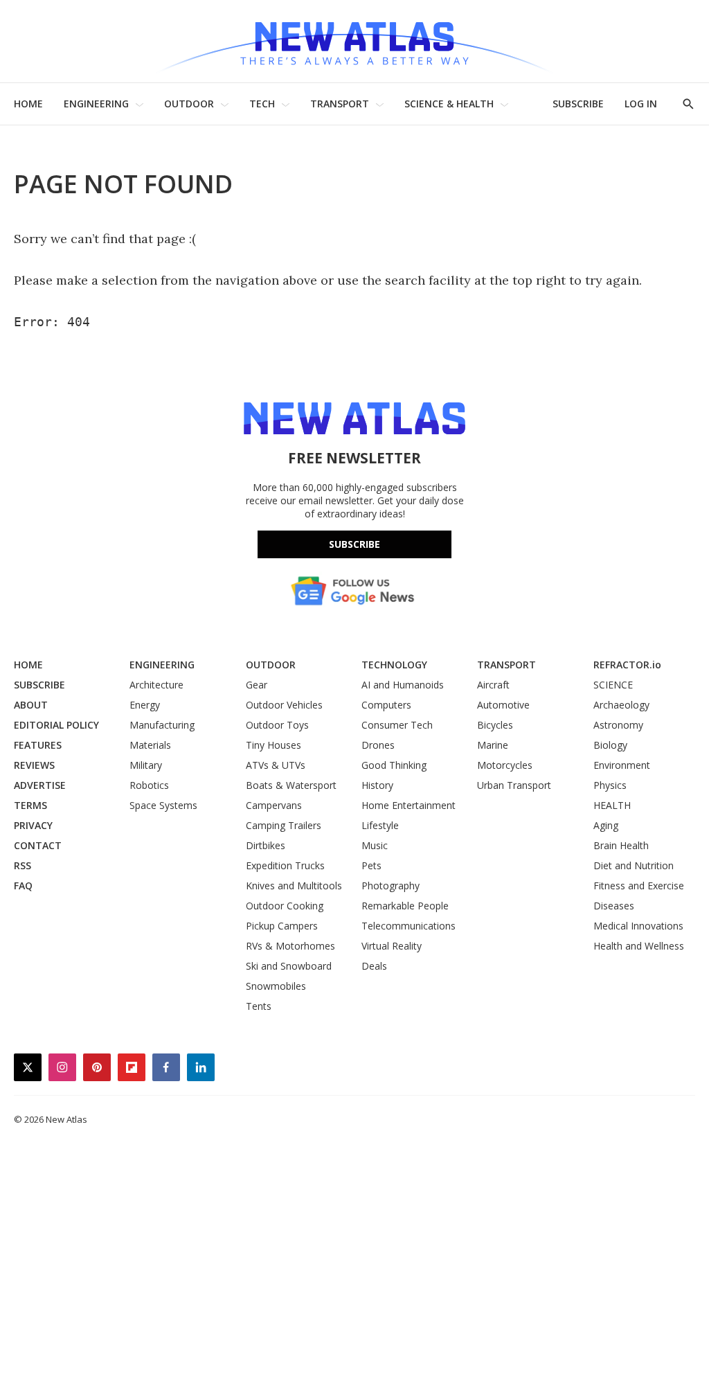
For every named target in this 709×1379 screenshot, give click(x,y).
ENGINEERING (96, 103)
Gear (256, 684)
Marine (492, 744)
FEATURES (38, 744)
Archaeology (621, 704)
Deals (374, 965)
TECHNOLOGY (394, 664)
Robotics (149, 785)
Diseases (613, 905)
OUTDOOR (189, 103)
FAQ (23, 885)
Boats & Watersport (291, 785)
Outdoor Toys (277, 724)
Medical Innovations (638, 925)
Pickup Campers (282, 925)
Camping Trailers (283, 825)
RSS (22, 865)
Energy (144, 704)
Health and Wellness (638, 945)
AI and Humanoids (402, 684)
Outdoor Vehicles (284, 704)
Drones (378, 744)
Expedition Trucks (285, 865)
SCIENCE (613, 684)
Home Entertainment (408, 805)
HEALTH (612, 805)
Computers (386, 704)
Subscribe (354, 544)
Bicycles (495, 724)
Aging (605, 825)
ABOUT (31, 704)
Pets (371, 865)
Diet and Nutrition (633, 865)
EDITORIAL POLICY (56, 724)
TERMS (30, 805)
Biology (610, 744)
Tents (258, 1006)
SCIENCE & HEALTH (449, 103)
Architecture (156, 684)
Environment (621, 765)
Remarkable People (405, 905)
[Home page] (354, 41)
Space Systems (163, 805)
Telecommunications (408, 925)
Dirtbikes (265, 845)
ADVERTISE (40, 785)
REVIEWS (34, 765)
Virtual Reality (391, 945)
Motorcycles (504, 765)
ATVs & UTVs (275, 765)
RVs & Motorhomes (290, 945)
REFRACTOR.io (627, 664)
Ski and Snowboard (289, 965)
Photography (390, 885)
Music (374, 845)
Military (145, 765)
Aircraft (493, 684)
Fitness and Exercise (638, 885)
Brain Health (621, 845)
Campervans (274, 805)
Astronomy (618, 724)
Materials (150, 744)
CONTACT (38, 845)
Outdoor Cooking (284, 905)
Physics (610, 785)
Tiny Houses (273, 744)
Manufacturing (162, 724)
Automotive (503, 704)
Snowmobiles (276, 986)
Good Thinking (394, 765)
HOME (28, 103)
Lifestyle (380, 825)
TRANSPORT (339, 103)
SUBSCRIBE (578, 103)
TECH (262, 103)
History (377, 785)
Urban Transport (514, 785)
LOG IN (641, 103)
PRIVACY (33, 825)
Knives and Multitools (294, 885)
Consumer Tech (397, 724)
